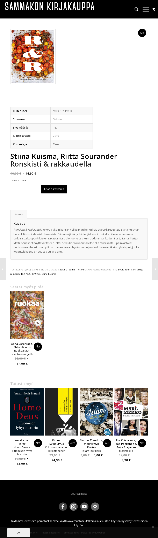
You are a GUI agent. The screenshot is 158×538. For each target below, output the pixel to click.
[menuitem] (134, 9)
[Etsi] (134, 9)
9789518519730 (32, 273)
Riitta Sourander (121, 269)
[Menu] (144, 9)
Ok (18, 532)
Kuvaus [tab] (19, 214)
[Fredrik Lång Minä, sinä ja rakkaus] (155, 269)
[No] (153, 527)
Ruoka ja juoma (66, 269)
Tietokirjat (81, 269)
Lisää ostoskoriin (54, 189)
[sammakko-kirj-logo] (50, 9)
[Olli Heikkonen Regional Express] (3, 269)
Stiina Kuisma (49, 273)
